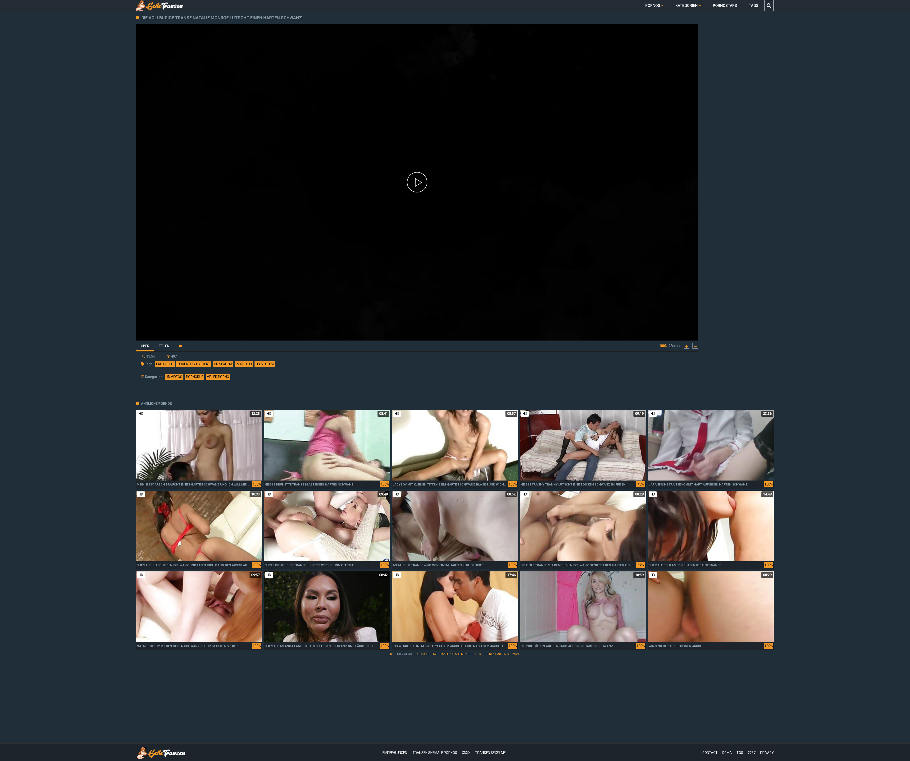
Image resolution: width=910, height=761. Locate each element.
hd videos (174, 377)
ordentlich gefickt (193, 364)
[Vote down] (695, 346)
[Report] (180, 346)
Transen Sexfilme (490, 753)
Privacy (767, 753)
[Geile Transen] (159, 5)
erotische (165, 364)
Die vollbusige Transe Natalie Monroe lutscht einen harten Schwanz (468, 654)
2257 (751, 753)
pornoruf (194, 377)
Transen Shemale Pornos (435, 753)
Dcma (727, 753)
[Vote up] (686, 346)
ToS (740, 753)
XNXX (466, 753)
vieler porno (218, 377)
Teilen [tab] (164, 346)
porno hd (244, 364)
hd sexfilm (223, 364)
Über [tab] (145, 346)
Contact (710, 753)
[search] (769, 5)
